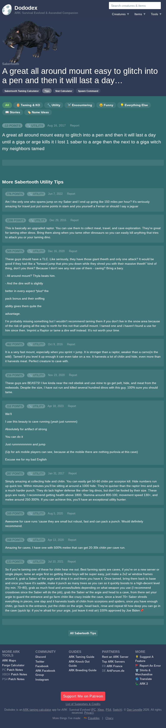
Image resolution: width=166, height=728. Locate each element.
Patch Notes (15, 669)
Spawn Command (88, 91)
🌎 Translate (143, 679)
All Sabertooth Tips (83, 633)
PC (94, 709)
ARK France (114, 666)
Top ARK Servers (113, 661)
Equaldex (94, 718)
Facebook (41, 666)
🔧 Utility (35, 125)
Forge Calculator (13, 665)
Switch (117, 709)
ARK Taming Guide (81, 656)
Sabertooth (10, 64)
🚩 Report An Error (148, 665)
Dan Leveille (134, 709)
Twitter (39, 661)
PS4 (108, 709)
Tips (47, 91)
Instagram (42, 679)
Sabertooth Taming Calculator (22, 91)
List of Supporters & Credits (83, 704)
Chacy (109, 718)
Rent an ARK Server (115, 656)
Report (74, 125)
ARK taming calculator (37, 709)
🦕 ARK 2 (141, 683)
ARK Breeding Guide (82, 670)
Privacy (89, 712)
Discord (40, 656)
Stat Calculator (63, 91)
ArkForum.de (115, 670)
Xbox (100, 709)
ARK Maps (9, 660)
